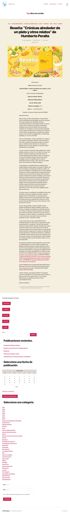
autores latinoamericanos (31, 23)
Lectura (26, 286)
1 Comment (45, 40)
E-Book (40, 23)
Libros (32, 286)
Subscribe (7, 499)
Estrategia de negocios (8, 441)
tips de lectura (6, 477)
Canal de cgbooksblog (10, 396)
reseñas (60, 23)
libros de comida (43, 286)
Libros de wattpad (7, 455)
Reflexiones (5, 468)
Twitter (6, 321)
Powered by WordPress (16, 510)
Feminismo (5, 445)
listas (27, 287)
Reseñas (46, 4)
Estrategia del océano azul (9, 443)
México (55, 23)
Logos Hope (5, 458)
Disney (4, 434)
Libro (29, 286)
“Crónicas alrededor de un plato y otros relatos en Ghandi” (35, 256)
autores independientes (17, 23)
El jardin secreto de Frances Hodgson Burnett (16, 348)
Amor (3, 428)
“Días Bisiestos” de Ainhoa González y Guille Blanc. (17, 356)
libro (51, 23)
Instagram (6, 303)
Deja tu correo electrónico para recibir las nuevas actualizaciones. (16, 494)
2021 (3, 415)
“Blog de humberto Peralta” (26, 268)
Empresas (5, 439)
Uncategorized (6, 479)
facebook (6, 309)
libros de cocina (37, 286)
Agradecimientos (7, 424)
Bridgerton (6, 351)
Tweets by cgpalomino (8, 391)
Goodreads (46, 23)
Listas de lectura (6, 456)
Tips (41, 287)
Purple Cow (5, 464)
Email (6, 489)
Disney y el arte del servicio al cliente (12, 436)
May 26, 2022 (37, 40)
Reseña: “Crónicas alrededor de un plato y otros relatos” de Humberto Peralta (35, 32)
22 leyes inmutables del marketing (11, 421)
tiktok (5, 327)
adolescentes (6, 422)
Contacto (60, 4)
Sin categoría (5, 472)
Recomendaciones (32, 287)
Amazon (22, 286)
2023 (3, 419)
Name (6, 484)
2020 (3, 413)
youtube (6, 315)
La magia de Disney (7, 451)
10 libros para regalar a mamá (11, 354)
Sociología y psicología (8, 474)
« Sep (16, 386)
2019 (3, 411)
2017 (3, 407)
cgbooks (8, 510)
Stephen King (6, 475)
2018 (3, 409)
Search (3, 332)
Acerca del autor (53, 4)
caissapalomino (28, 40)
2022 (9, 23)
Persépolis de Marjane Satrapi (12, 345)
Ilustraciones (5, 449)
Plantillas (4, 462)
